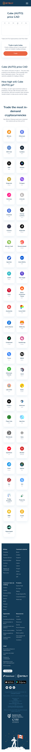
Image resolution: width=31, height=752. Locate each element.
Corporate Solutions (21, 597)
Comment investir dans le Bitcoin (8, 627)
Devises (5, 616)
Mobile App (19, 599)
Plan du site (6, 573)
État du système (20, 633)
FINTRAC (16, 699)
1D (9, 23)
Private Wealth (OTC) (21, 594)
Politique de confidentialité (6, 658)
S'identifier (5, 552)
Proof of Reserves (20, 627)
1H (4, 23)
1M (17, 23)
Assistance (18, 640)
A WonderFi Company (15, 693)
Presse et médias (7, 560)
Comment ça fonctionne (8, 619)
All (26, 23)
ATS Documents (7, 665)
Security (18, 625)
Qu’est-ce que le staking (8, 630)
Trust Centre (19, 630)
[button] (26, 3)
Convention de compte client (8, 653)
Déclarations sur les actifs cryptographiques (8, 662)
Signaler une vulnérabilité (6, 569)
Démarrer (5, 555)
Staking (18, 591)
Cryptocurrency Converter (7, 638)
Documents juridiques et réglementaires (9, 649)
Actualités (18, 619)
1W (13, 23)
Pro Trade (18, 588)
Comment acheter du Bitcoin (8, 622)
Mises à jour (19, 622)
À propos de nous (7, 557)
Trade (15, 53)
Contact (5, 566)
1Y (21, 23)
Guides (17, 616)
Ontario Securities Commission (15, 703)
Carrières (5, 563)
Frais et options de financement (20, 636)
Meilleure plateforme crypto (8, 634)
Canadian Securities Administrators (15, 706)
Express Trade (19, 586)
